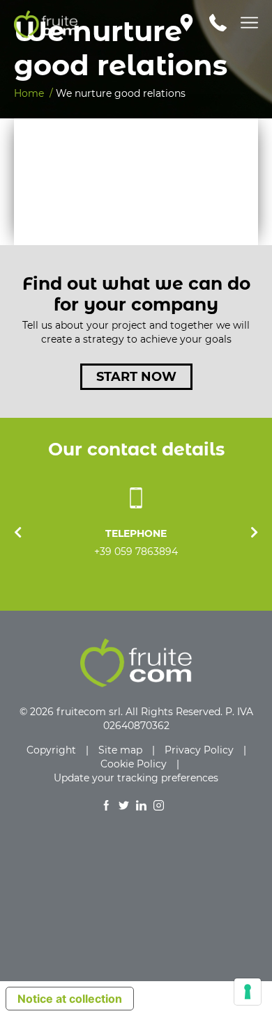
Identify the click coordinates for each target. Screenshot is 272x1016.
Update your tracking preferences (136, 778)
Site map (120, 750)
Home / (33, 93)
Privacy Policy (199, 750)
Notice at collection (69, 999)
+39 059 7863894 (136, 551)
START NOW (136, 376)
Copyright (51, 750)
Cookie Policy (133, 764)
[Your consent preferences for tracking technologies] (247, 991)
